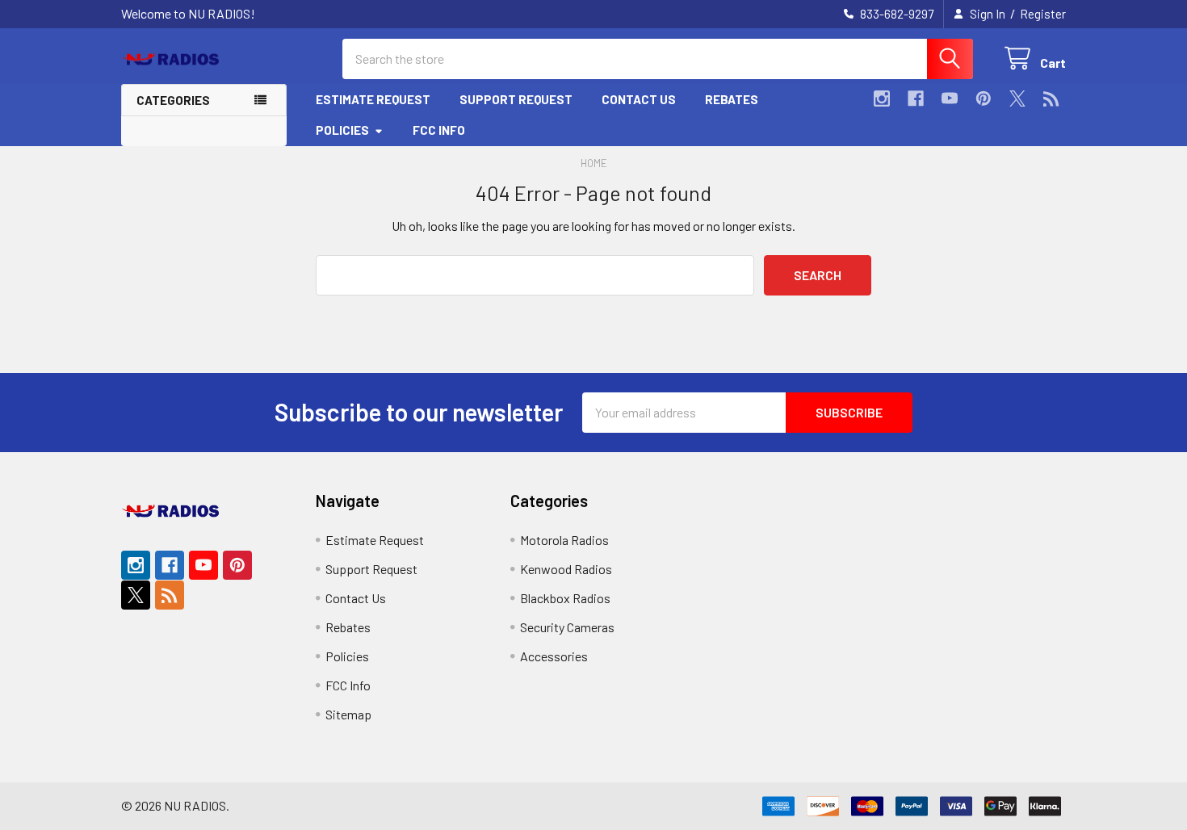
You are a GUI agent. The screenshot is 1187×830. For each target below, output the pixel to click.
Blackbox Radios (565, 598)
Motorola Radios (564, 539)
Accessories (554, 656)
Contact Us (639, 99)
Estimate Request (373, 99)
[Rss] (1051, 98)
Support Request (516, 99)
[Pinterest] (983, 98)
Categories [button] (173, 100)
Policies (342, 130)
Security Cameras (567, 627)
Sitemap (348, 714)
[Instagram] (881, 98)
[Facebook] (915, 98)
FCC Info (439, 130)
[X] (1017, 98)
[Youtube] (949, 98)
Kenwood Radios (566, 568)
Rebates (731, 99)
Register (1043, 13)
